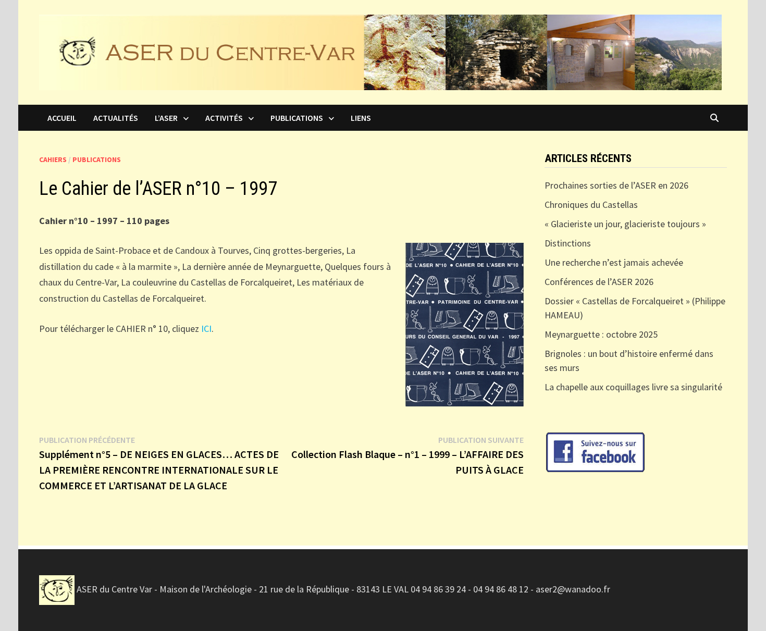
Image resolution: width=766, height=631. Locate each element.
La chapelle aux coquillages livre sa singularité (633, 387)
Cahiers (53, 159)
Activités (224, 118)
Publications (296, 118)
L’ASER (166, 118)
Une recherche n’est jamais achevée (614, 262)
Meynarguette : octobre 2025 (601, 334)
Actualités (115, 118)
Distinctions (568, 243)
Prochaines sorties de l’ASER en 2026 (616, 185)
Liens (361, 118)
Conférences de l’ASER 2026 (599, 282)
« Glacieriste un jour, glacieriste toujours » (626, 224)
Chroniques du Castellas (591, 205)
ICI (206, 329)
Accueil (62, 118)
